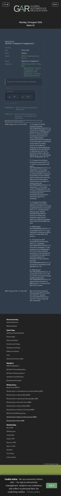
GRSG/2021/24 (9, 107)
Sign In (55, 4)
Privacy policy (33, 491)
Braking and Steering (13, 351)
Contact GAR (10, 435)
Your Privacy (10, 453)
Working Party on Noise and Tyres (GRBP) (19, 402)
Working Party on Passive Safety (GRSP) (18, 406)
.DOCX (28, 97)
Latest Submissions (12, 322)
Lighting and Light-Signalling (15, 333)
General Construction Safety (15, 359)
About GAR (10, 428)
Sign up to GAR (11, 442)
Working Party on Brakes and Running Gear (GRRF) (22, 417)
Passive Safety (11, 337)
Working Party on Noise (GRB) (15, 421)
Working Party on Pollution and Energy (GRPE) (20, 410)
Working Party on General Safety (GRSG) (18, 395)
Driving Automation (12, 340)
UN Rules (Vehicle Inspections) (16, 373)
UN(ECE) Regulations (13, 366)
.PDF (14, 97)
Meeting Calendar (12, 326)
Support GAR (10, 439)
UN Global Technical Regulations (16, 369)
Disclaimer (10, 450)
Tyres (8, 355)
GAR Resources (11, 431)
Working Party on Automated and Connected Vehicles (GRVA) (25, 391)
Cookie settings (11, 457)
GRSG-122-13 (9, 114)
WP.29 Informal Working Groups (16, 413)
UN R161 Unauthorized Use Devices (30, 57)
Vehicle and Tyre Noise (13, 348)
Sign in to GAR (11, 446)
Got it (51, 485)
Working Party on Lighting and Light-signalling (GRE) (22, 399)
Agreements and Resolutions (15, 377)
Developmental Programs (14, 380)
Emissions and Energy (13, 344)
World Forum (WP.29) (13, 387)
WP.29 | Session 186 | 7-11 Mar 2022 (31, 65)
